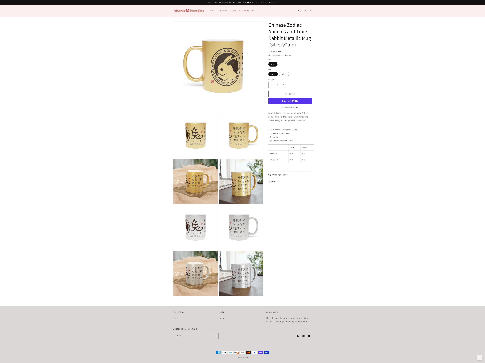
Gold (273, 74)
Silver (284, 74)
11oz (273, 64)
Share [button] (273, 181)
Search (176, 318)
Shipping (271, 55)
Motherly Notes (244, 357)
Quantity (271, 80)
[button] (299, 11)
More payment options (290, 107)
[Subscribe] (215, 336)
